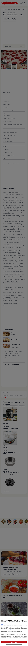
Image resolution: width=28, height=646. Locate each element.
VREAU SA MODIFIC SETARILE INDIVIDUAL (14, 644)
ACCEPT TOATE (14, 642)
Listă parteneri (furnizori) (4, 639)
